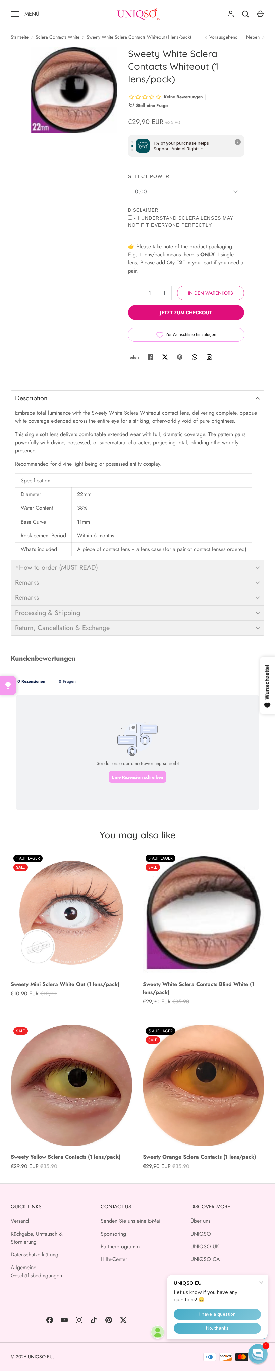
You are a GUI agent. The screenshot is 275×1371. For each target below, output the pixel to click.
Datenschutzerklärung (34, 1254)
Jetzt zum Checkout (186, 312)
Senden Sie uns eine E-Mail (131, 1221)
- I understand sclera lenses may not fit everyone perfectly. (181, 221)
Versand (20, 1221)
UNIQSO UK (204, 1246)
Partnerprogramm (120, 1246)
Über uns (200, 1221)
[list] (74, 90)
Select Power (148, 176)
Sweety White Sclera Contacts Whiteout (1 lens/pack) (139, 37)
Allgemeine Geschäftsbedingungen (36, 1271)
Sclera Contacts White (57, 37)
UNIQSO (200, 1234)
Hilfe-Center (114, 1259)
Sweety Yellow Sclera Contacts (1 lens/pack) (65, 1157)
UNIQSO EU (40, 1356)
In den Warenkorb (210, 293)
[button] (137, 398)
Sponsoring (113, 1234)
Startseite (20, 37)
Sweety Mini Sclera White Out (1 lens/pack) (65, 984)
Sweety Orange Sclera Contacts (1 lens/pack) (199, 1157)
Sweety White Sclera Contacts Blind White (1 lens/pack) (198, 988)
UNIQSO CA (205, 1259)
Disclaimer (143, 210)
